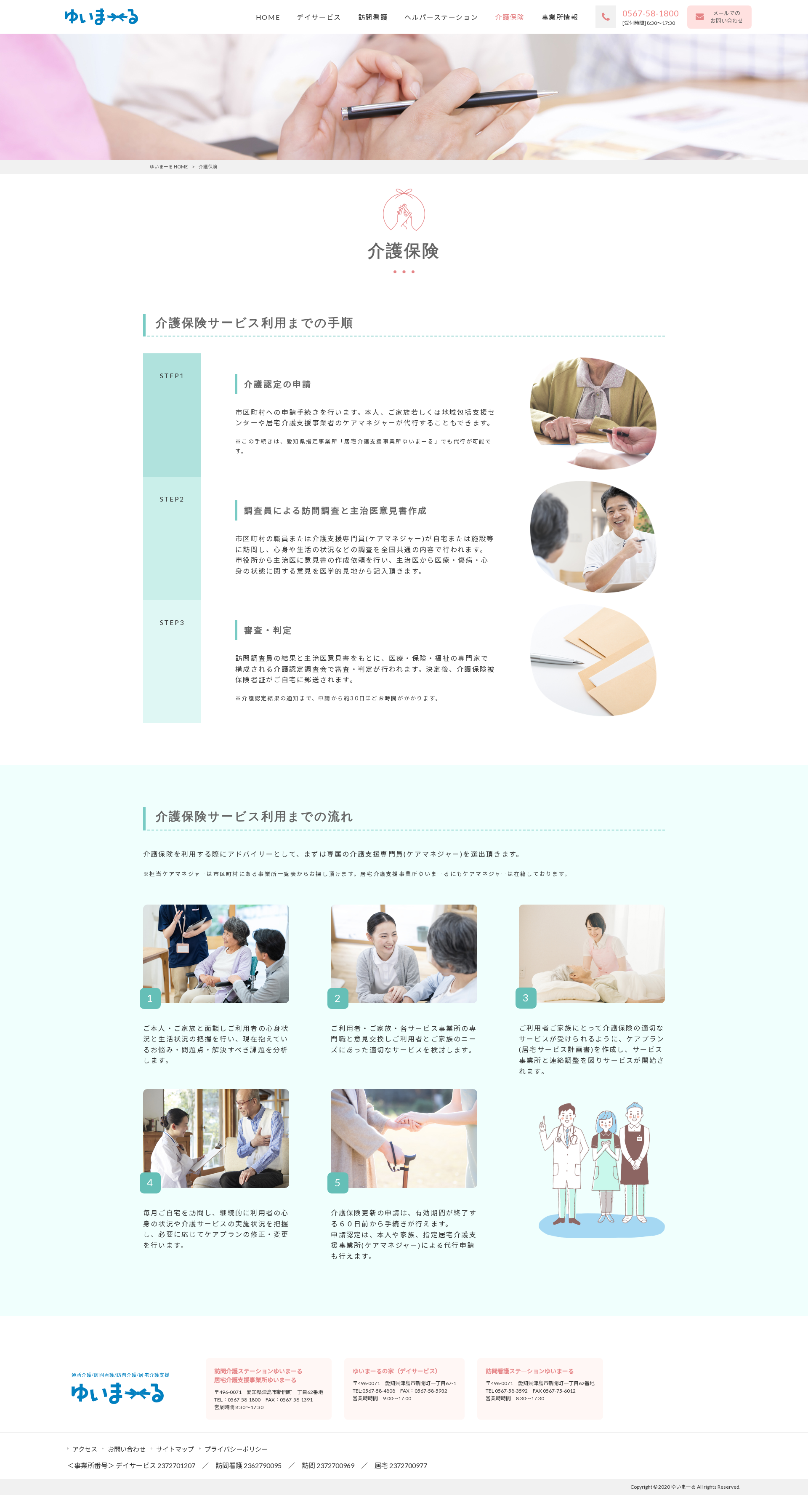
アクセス (84, 1449)
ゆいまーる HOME (169, 166)
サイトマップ (175, 1449)
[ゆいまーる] (101, 16)
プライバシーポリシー (236, 1449)
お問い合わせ (127, 1449)
